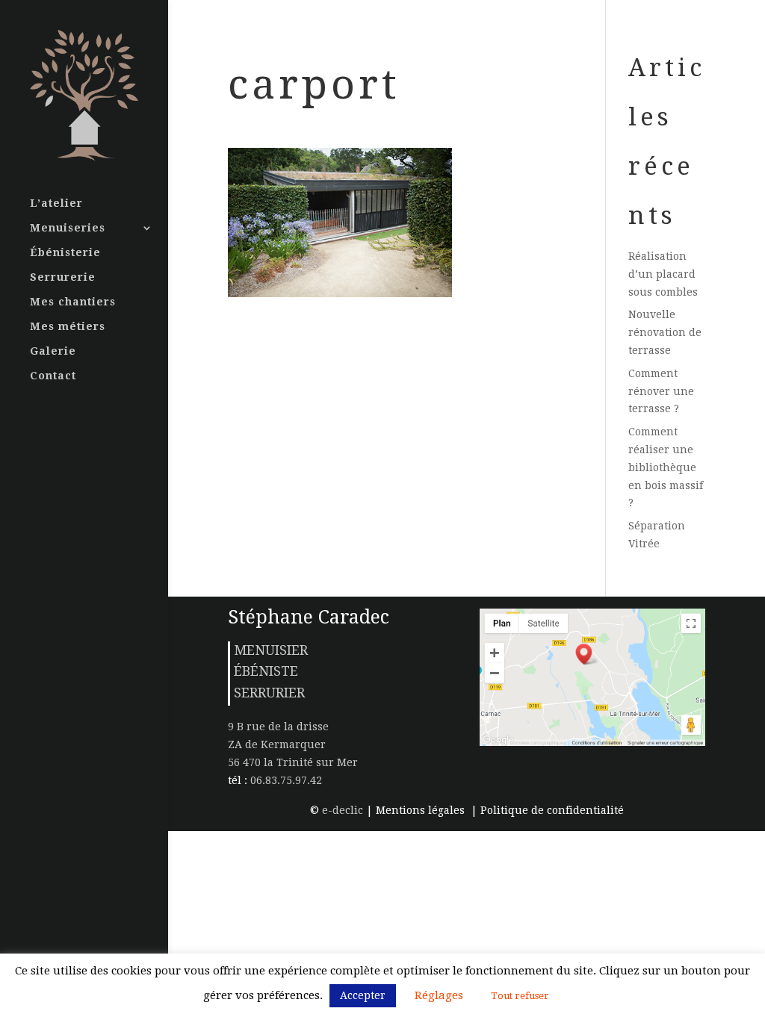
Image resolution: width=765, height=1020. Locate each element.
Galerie (53, 351)
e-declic (342, 810)
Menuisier (271, 650)
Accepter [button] (362, 995)
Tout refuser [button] (520, 995)
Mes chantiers (73, 302)
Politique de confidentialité (552, 810)
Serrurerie (63, 277)
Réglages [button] (439, 995)
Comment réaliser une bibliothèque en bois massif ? (665, 467)
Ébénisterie (65, 252)
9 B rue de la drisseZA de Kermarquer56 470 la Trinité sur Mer (293, 744)
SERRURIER (269, 692)
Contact (53, 376)
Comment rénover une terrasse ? (661, 391)
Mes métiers (67, 326)
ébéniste (266, 671)
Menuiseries (67, 228)
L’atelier (56, 203)
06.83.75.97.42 (284, 780)
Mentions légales (422, 810)
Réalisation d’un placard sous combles (663, 274)
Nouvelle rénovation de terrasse (664, 332)
